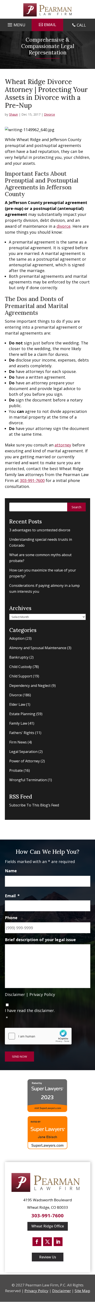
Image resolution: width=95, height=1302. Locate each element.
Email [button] (50, 24)
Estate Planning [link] (22, 713)
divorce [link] (63, 226)
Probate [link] (16, 770)
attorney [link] (63, 445)
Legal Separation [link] (23, 751)
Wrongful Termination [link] (28, 779)
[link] (47, 9)
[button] (15, 23)
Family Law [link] (18, 723)
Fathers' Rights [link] (21, 732)
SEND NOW (19, 1056)
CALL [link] (81, 25)
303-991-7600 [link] (32, 480)
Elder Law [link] (17, 704)
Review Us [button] (47, 1257)
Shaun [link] (13, 114)
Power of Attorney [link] (24, 761)
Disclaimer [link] (15, 994)
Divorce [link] (49, 114)
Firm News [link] (18, 742)
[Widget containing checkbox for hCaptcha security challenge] (38, 1036)
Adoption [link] (17, 638)
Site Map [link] (82, 1290)
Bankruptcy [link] (18, 657)
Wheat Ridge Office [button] (47, 1226)
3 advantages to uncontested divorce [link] (39, 530)
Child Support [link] (20, 676)
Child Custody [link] (20, 666)
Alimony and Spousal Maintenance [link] (37, 647)
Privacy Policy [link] (42, 994)
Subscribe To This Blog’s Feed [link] (34, 805)
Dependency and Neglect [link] (30, 685)
